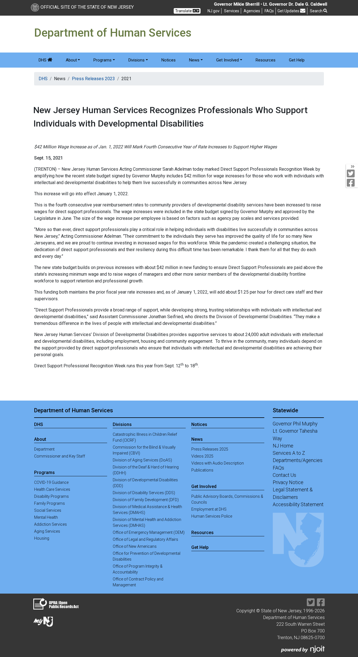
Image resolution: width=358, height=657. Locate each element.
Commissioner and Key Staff (59, 456)
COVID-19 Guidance (51, 482)
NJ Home (283, 446)
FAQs (278, 468)
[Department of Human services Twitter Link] (311, 604)
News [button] (194, 60)
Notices (168, 60)
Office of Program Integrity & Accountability (137, 569)
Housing (41, 538)
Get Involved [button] (227, 60)
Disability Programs (51, 496)
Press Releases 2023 (93, 78)
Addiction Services (50, 524)
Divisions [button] (136, 60)
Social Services (47, 510)
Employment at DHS (209, 509)
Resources (265, 60)
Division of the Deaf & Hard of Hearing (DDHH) (146, 470)
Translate (184, 11)
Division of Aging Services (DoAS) (142, 460)
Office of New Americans (135, 546)
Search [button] (316, 11)
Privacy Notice (288, 482)
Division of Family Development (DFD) (146, 499)
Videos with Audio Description (217, 463)
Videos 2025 (202, 456)
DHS (43, 60)
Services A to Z (289, 453)
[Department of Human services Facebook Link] (321, 604)
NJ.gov (214, 11)
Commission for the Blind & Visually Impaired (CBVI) (144, 450)
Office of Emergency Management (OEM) (149, 532)
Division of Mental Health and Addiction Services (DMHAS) (147, 522)
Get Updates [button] (288, 11)
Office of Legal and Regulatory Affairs (145, 539)
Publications (202, 470)
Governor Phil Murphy (295, 424)
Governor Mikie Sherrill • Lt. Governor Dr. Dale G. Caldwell (270, 4)
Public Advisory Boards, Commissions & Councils (227, 499)
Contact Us (284, 475)
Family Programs (49, 503)
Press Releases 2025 (209, 449)
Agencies (252, 11)
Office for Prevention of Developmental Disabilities (146, 556)
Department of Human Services (73, 410)
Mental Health (46, 517)
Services (231, 11)
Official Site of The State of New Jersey (87, 7)
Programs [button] (102, 60)
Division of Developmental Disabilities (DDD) (145, 483)
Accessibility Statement (298, 504)
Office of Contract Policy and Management (138, 582)
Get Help (297, 60)
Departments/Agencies (297, 460)
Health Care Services (52, 489)
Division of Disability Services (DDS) (144, 493)
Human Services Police (211, 516)
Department (44, 449)
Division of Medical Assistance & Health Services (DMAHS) (147, 509)
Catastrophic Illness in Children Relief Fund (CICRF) (145, 437)
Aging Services (47, 531)
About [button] (71, 60)
